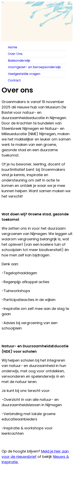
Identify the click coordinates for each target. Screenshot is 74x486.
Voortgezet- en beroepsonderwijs (34, 67)
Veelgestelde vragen (24, 74)
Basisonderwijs (19, 60)
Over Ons (15, 54)
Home (12, 47)
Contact (14, 80)
